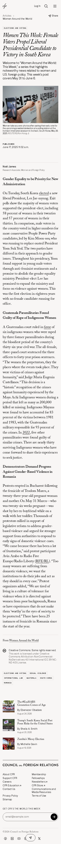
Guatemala (31, 678)
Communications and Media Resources (44, 791)
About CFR (9, 774)
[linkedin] (12, 838)
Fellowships (38, 778)
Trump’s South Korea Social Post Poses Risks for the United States (35, 722)
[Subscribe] (54, 816)
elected (44, 193)
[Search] (46, 6)
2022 (26, 433)
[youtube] (19, 838)
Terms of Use (39, 795)
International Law (13, 678)
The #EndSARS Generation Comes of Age (31, 703)
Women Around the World (23, 640)
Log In (37, 6)
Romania (8, 683)
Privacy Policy (10, 795)
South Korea (46, 678)
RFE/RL (42, 561)
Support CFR (10, 778)
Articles (7, 15)
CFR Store (37, 785)
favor (47, 327)
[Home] (5, 6)
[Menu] (55, 6)
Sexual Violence (38, 673)
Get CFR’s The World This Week (21, 809)
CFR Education (11, 785)
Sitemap (7, 799)
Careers (7, 781)
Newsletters (38, 781)
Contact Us (9, 789)
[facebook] (5, 838)
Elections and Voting (15, 28)
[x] (39, 838)
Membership (39, 774)
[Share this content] (30, 837)
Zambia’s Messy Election (30, 739)
